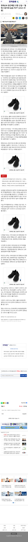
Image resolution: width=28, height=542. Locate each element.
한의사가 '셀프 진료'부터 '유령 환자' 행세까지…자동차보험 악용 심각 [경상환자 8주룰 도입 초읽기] (14, 353)
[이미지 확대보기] (25, 26)
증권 (5, 525)
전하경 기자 (12, 345)
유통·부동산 (23, 525)
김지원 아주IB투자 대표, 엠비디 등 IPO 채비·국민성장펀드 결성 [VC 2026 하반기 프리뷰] (14, 356)
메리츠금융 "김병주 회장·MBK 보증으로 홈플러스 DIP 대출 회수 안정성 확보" (14, 351)
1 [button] (13, 502)
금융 (5, 527)
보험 (14, 527)
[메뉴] (1, 1)
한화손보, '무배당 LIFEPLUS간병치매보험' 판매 (13, 185)
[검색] (26, 1)
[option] (14, 488)
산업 (14, 525)
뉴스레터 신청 (23, 375)
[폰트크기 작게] (1, 18)
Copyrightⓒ (8, 535)
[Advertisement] (14, 332)
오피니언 (14, 530)
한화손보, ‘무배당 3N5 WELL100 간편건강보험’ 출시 (14, 183)
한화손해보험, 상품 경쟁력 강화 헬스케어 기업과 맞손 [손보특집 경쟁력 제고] (14, 181)
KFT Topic (23, 530)
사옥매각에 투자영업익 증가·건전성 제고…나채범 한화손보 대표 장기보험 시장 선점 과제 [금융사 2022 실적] (14, 179)
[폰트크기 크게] (4, 18)
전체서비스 (14, 533)
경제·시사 (5, 530)
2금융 (23, 527)
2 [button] (15, 502)
